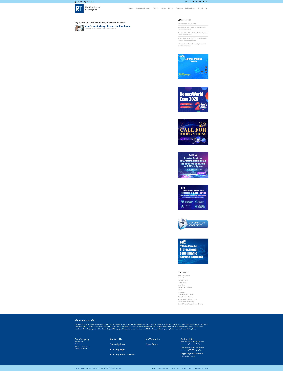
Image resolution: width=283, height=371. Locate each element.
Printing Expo (117, 349)
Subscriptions (117, 344)
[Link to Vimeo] (200, 1)
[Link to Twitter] (193, 1)
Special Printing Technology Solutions (190, 304)
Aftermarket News (184, 275)
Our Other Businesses (82, 346)
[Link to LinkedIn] (196, 1)
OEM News (181, 292)
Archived (181, 278)
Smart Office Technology (186, 302)
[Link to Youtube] (203, 1)
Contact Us (116, 339)
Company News (183, 280)
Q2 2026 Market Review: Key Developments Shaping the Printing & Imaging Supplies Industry (192, 39)
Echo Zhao (184, 341)
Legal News (181, 285)
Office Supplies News (185, 297)
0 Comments (98, 28)
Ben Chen (114, 28)
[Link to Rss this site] (206, 1)
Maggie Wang (185, 354)
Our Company (82, 339)
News (180, 290)
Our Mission (79, 341)
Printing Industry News (122, 354)
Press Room (151, 344)
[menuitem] (130, 8)
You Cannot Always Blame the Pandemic (107, 26)
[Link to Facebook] (190, 1)
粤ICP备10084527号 (116, 368)
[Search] (206, 8)
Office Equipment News (185, 294)
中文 (186, 1)
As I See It (106, 28)
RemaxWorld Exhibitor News (187, 299)
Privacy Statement (81, 349)
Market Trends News (185, 287)
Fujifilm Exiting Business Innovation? (187, 23)
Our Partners (79, 344)
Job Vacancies (152, 339)
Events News (182, 283)
